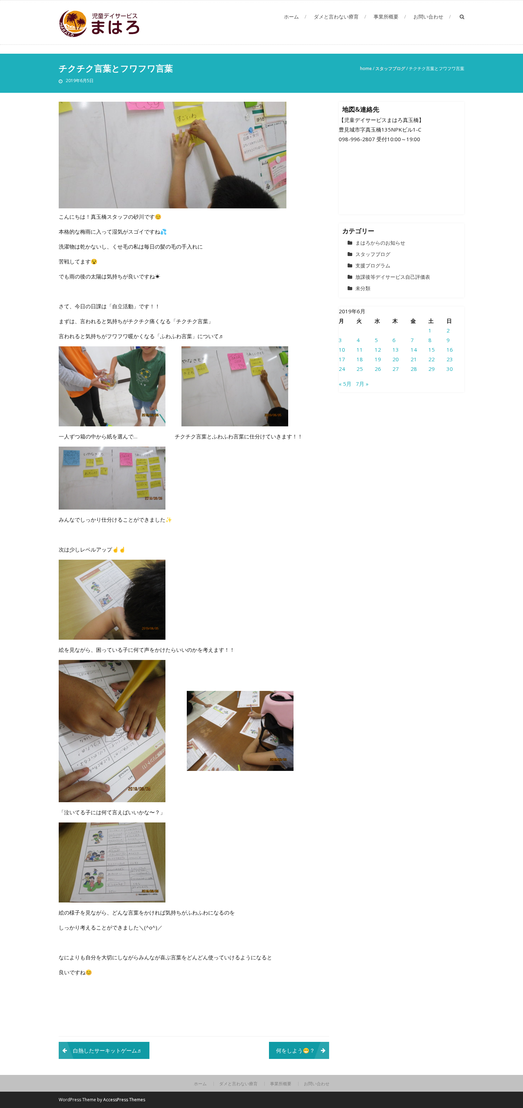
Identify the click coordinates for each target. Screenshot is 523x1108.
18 (359, 359)
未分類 (362, 288)
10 (342, 349)
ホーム (291, 16)
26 (378, 368)
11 (359, 349)
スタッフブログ (390, 68)
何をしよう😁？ (295, 1050)
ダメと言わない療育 (336, 16)
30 (450, 368)
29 (431, 368)
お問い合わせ (428, 16)
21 (414, 359)
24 (342, 368)
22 (431, 359)
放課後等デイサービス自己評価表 (392, 276)
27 (395, 368)
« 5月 (345, 383)
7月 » (362, 383)
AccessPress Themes (124, 1100)
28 (414, 368)
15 (431, 349)
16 (450, 349)
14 (414, 349)
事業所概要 (386, 16)
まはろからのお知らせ (380, 242)
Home (366, 68)
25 (359, 368)
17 (342, 359)
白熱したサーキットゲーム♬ (107, 1050)
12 (378, 349)
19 (378, 359)
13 (395, 349)
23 (450, 359)
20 (395, 359)
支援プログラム (372, 265)
